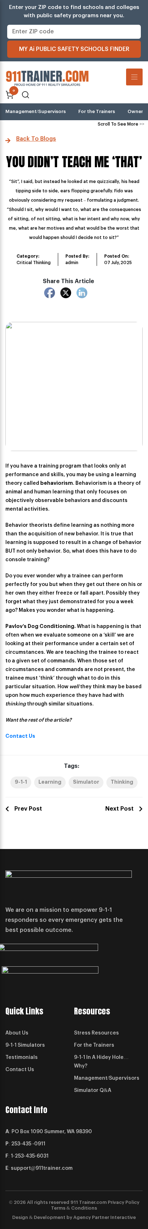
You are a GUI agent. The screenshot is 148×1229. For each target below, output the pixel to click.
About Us (16, 1033)
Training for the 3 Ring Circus (23, 809)
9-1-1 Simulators (25, 1045)
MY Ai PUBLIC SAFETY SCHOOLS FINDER (74, 49)
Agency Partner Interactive (104, 1217)
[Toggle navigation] (134, 77)
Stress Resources (96, 1033)
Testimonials (21, 1057)
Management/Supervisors (35, 111)
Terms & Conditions (74, 1208)
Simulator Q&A (92, 1090)
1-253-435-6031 (29, 1156)
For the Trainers (96, 111)
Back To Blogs (36, 139)
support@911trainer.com (42, 1168)
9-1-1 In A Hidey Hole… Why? (101, 1062)
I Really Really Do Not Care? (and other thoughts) (124, 809)
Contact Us (20, 736)
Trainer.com (93, 1202)
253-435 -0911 (28, 1143)
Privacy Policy (123, 1202)
